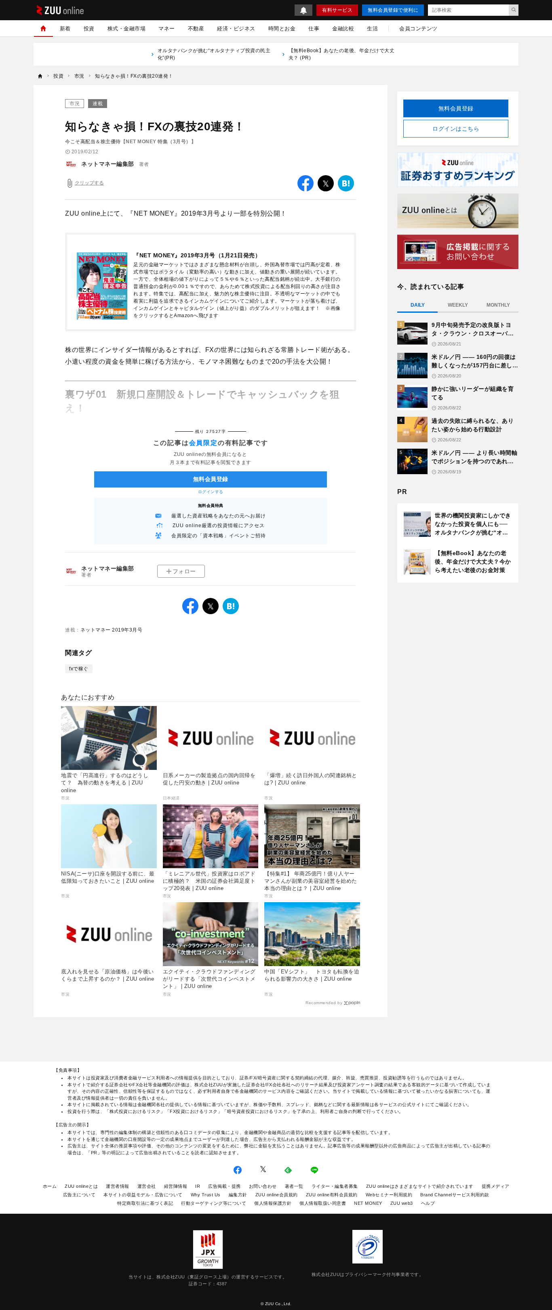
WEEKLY (458, 305)
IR (197, 1186)
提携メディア (496, 1186)
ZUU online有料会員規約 (332, 1194)
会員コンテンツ (418, 28)
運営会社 (146, 1186)
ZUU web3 (401, 1203)
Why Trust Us (206, 1194)
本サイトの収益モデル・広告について (143, 1194)
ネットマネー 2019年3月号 (111, 630)
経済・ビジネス (236, 28)
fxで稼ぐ (78, 669)
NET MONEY (368, 1203)
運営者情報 (117, 1186)
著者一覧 (294, 1186)
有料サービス (337, 10)
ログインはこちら (455, 128)
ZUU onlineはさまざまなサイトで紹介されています (420, 1186)
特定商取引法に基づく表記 (145, 1203)
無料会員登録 (456, 108)
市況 (75, 103)
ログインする (210, 492)
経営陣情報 (176, 1186)
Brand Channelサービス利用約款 (454, 1194)
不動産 (196, 28)
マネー (166, 28)
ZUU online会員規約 (276, 1194)
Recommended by (323, 1003)
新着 (65, 28)
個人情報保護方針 (272, 1203)
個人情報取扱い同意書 (322, 1203)
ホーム (50, 1186)
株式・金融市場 (126, 28)
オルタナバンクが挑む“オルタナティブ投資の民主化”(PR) (214, 54)
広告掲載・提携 (224, 1186)
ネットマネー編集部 (107, 164)
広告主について (79, 1194)
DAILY (418, 305)
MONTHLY (498, 305)
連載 (98, 103)
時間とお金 (282, 28)
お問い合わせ (263, 1186)
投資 (89, 28)
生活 (372, 28)
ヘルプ (428, 1203)
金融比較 (343, 28)
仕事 (313, 28)
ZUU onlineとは (81, 1186)
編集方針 (238, 1194)
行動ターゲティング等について (213, 1203)
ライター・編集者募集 (335, 1186)
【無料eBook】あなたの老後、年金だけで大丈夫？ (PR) (342, 54)
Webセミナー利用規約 (389, 1194)
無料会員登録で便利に (393, 10)
